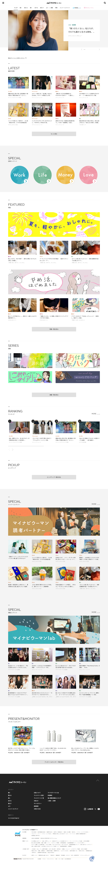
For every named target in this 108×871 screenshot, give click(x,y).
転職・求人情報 (67, 832)
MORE (94, 414)
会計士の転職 (84, 849)
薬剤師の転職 (49, 850)
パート (39, 833)
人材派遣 (33, 849)
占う (47, 7)
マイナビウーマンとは (53, 792)
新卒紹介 (59, 849)
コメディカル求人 (64, 850)
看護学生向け (49, 832)
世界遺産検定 (63, 842)
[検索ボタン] (104, 2)
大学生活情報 (86, 841)
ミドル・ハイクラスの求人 (82, 832)
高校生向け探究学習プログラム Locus (49, 838)
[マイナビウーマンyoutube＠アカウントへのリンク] (99, 809)
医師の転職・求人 (73, 850)
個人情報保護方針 (68, 858)
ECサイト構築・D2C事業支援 (38, 844)
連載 (52, 7)
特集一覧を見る (54, 329)
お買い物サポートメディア (85, 844)
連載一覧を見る (54, 395)
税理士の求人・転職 (36, 850)
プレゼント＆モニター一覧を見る (54, 762)
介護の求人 (34, 852)
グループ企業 (61, 858)
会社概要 (39, 858)
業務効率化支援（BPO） (44, 855)
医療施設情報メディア (74, 844)
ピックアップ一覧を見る (54, 477)
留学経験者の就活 (41, 832)
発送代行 (52, 855)
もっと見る (54, 134)
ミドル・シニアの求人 (46, 833)
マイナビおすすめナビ (13, 818)
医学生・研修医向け (58, 832)
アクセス (44, 858)
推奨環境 (36, 806)
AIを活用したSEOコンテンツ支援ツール (50, 846)
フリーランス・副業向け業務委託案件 (77, 833)
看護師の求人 (57, 850)
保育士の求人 (82, 850)
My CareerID (65, 844)
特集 (56, 7)
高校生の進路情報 (35, 838)
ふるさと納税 (48, 844)
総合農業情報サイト (72, 842)
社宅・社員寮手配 (75, 855)
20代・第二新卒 (52, 849)
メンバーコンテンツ (65, 7)
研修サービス (34, 855)
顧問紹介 (43, 850)
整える (26, 7)
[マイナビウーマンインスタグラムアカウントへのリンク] (85, 809)
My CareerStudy (56, 844)
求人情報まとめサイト (36, 841)
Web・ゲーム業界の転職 (42, 849)
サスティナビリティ (50, 858)
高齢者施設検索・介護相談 (65, 846)
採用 (56, 858)
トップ (15, 7)
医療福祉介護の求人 (36, 835)
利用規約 (50, 795)
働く (21, 7)
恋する (36, 7)
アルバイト (34, 833)
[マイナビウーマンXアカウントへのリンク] (95, 809)
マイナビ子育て (80, 842)
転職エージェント (66, 849)
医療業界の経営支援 (42, 852)
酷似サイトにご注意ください (16, 58)
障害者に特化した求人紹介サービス (60, 833)
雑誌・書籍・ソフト (46, 842)
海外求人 (74, 832)
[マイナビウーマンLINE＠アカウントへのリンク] (90, 809)
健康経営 (58, 855)
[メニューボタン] (3, 2)
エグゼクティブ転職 (75, 849)
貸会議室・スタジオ (65, 855)
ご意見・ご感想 (52, 800)
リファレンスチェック (85, 855)
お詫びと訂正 (37, 809)
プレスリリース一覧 (39, 798)
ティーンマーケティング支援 (76, 841)
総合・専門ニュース (46, 841)
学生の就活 (34, 832)
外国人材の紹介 (51, 852)
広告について (37, 792)
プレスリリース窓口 (39, 795)
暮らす (42, 7)
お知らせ (36, 800)
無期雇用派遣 (89, 850)
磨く (31, 7)
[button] (82, 49)
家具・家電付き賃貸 (36, 846)
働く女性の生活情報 (36, 842)
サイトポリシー (38, 803)
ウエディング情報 (55, 842)
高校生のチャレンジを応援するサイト (60, 841)
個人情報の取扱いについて (54, 798)
